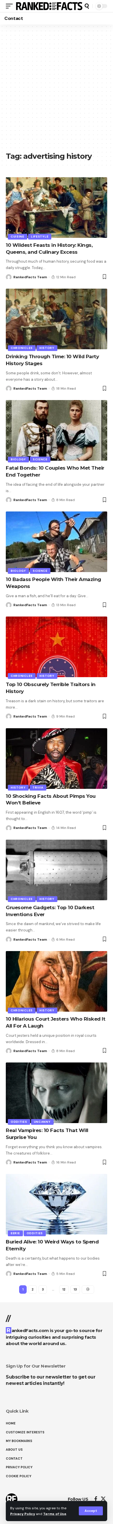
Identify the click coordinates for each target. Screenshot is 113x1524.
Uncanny (42, 1122)
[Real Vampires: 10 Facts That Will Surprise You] (56, 1092)
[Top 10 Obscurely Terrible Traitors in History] (56, 647)
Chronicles (22, 348)
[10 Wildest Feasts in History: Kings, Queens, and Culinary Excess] (56, 207)
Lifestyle (39, 236)
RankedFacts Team (30, 277)
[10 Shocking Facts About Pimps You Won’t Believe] (56, 758)
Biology (18, 459)
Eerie (15, 1233)
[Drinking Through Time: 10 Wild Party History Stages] (56, 319)
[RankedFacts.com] (49, 5)
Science (40, 459)
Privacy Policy (22, 1514)
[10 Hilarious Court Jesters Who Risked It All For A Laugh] (56, 981)
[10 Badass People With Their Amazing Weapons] (56, 541)
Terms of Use (54, 1514)
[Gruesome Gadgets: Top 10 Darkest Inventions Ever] (56, 870)
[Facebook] (96, 1499)
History (46, 348)
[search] (87, 6)
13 (75, 1289)
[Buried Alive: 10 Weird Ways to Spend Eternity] (56, 1204)
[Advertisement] (56, 91)
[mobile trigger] (11, 5)
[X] (103, 1499)
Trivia (37, 787)
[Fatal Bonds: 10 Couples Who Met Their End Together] (56, 430)
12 (63, 1289)
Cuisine (17, 236)
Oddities (19, 1122)
